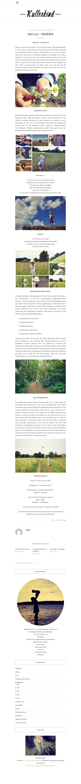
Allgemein (38, 29)
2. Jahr (17, 688)
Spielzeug (18, 715)
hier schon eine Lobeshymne (32, 760)
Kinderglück (48, 29)
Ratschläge (19, 705)
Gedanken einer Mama (22, 679)
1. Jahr (17, 684)
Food (16, 675)
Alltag (17, 672)
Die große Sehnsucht (22, 549)
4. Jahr (30, 29)
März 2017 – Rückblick (57, 549)
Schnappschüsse (20, 712)
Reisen (17, 708)
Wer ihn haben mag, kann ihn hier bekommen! (40, 765)
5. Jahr (17, 698)
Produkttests (19, 701)
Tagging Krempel (20, 719)
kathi (28, 530)
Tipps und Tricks (20, 722)
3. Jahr (17, 691)
